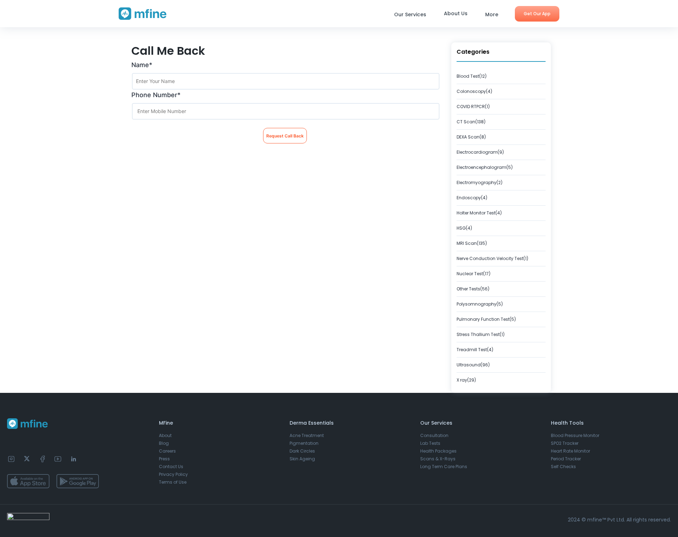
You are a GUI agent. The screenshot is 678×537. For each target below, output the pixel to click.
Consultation (434, 435)
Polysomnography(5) (480, 304)
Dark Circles (302, 451)
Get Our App (537, 14)
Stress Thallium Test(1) (481, 334)
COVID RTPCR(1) (473, 107)
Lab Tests (430, 443)
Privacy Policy (173, 474)
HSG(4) (464, 228)
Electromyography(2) (479, 182)
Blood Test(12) (472, 76)
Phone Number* (155, 95)
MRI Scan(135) (472, 243)
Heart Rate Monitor (570, 451)
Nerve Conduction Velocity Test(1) (492, 258)
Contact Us (171, 467)
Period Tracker (566, 459)
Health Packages (438, 451)
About (165, 435)
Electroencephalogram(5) (485, 167)
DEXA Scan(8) (471, 137)
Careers (167, 451)
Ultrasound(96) (473, 365)
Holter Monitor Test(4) (479, 213)
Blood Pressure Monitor (575, 435)
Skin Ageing (302, 459)
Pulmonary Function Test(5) (486, 319)
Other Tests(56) (473, 289)
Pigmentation (304, 443)
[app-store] (28, 481)
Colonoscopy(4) (474, 91)
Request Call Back (285, 135)
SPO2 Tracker (564, 443)
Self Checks (563, 467)
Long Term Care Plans (443, 467)
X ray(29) (466, 380)
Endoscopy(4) (472, 198)
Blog (164, 443)
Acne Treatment (307, 435)
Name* (141, 65)
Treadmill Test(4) (475, 350)
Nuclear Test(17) (473, 274)
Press (164, 459)
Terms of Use (172, 482)
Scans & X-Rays (438, 459)
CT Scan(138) (471, 122)
